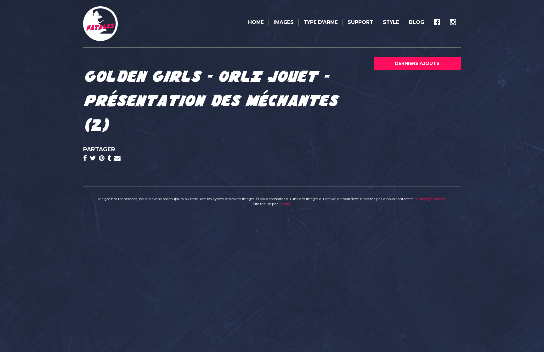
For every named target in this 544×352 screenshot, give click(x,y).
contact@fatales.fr (430, 199)
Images (284, 22)
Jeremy (285, 204)
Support (360, 22)
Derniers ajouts (417, 63)
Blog (416, 22)
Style (391, 22)
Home (256, 22)
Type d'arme (320, 22)
